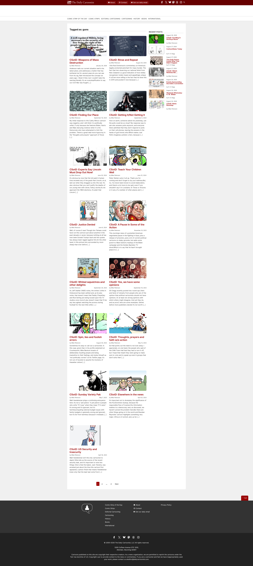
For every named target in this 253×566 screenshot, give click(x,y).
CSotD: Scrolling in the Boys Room (173, 38)
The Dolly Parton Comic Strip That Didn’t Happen (172, 61)
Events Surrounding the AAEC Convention (174, 83)
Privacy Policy (166, 505)
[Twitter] (166, 2)
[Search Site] (184, 2)
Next (116, 484)
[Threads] (177, 2)
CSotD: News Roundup (171, 104)
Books (144, 19)
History (136, 19)
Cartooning (127, 19)
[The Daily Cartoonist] (80, 2)
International (154, 19)
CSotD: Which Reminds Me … (171, 71)
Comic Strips (94, 19)
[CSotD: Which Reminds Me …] (156, 72)
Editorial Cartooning (110, 19)
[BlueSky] (170, 2)
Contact (124, 2)
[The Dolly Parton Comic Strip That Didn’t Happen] (156, 60)
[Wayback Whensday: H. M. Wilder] (156, 94)
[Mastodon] (173, 2)
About (112, 2)
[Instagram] (181, 2)
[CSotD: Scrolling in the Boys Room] (156, 39)
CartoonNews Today (174, 49)
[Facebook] (162, 2)
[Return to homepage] (88, 517)
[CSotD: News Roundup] (156, 105)
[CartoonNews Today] (156, 50)
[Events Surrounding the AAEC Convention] (156, 83)
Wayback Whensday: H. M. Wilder (174, 93)
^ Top (245, 498)
